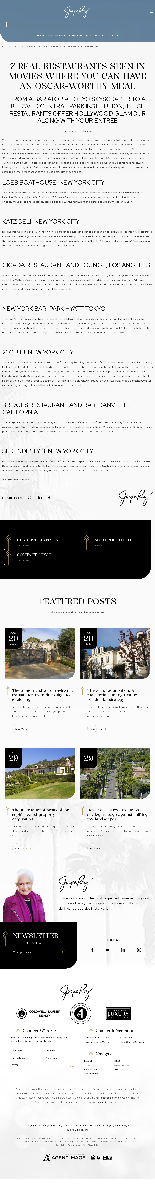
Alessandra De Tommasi (79, 130)
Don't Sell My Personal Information (71, 1145)
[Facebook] (49, 498)
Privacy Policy (93, 1145)
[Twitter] (29, 498)
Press (88, 35)
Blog (13, 46)
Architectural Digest (18, 479)
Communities (75, 35)
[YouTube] (107, 950)
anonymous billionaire (18, 201)
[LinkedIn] (40, 498)
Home (5, 46)
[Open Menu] (151, 12)
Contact (113, 35)
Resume (40, 35)
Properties (60, 35)
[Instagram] (139, 950)
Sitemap (80, 1125)
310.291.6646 (127, 1037)
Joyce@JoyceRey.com (132, 1041)
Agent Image (122, 1125)
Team (49, 35)
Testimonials (100, 35)
